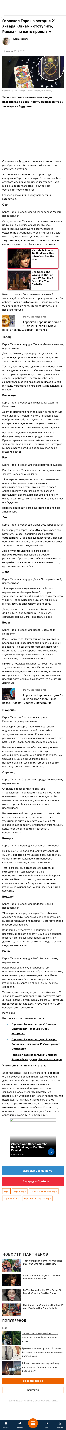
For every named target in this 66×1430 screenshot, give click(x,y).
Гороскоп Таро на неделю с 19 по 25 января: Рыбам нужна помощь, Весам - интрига (31, 325)
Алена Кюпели (20, 38)
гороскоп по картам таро (37, 1198)
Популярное (14, 1320)
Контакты (33, 1389)
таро (6, 1191)
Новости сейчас (33, 1380)
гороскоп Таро (11, 1198)
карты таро (20, 1191)
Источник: (8, 1012)
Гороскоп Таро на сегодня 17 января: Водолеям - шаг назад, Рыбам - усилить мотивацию (32, 699)
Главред (7, 195)
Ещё (4, 1327)
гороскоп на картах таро (44, 1191)
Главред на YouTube (36, 1181)
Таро (22, 161)
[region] (33, 135)
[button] (33, 1425)
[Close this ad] (2, 17)
